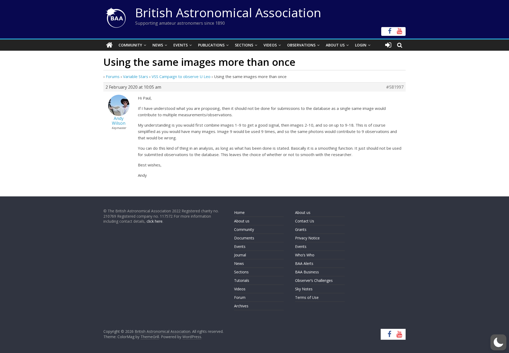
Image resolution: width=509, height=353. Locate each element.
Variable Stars (135, 76)
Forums (113, 76)
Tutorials (241, 280)
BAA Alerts (304, 263)
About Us (335, 45)
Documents (244, 237)
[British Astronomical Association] (109, 45)
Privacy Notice (307, 237)
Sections (244, 45)
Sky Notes (304, 288)
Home (239, 212)
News (157, 45)
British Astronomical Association (228, 12)
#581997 (394, 87)
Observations (301, 45)
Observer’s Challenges (314, 280)
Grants (300, 229)
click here (155, 221)
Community (130, 45)
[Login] (388, 45)
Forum (239, 297)
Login (360, 45)
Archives (241, 305)
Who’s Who (304, 254)
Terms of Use (307, 297)
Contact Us (304, 220)
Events (180, 45)
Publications (211, 45)
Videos (270, 45)
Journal (240, 254)
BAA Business (307, 271)
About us (241, 220)
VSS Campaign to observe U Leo (181, 76)
